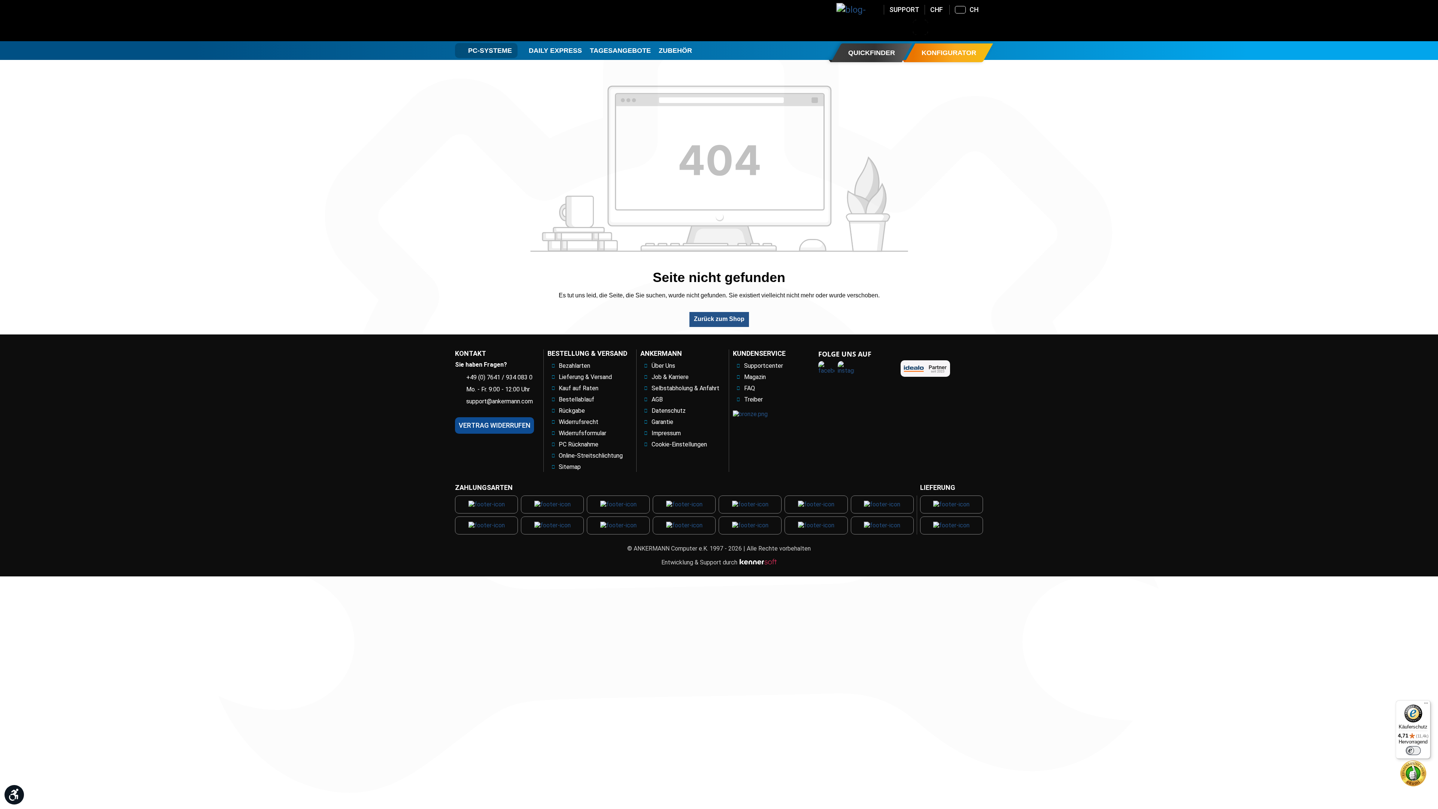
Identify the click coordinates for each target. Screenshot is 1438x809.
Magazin (755, 377)
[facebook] (826, 369)
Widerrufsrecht (578, 421)
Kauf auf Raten (578, 388)
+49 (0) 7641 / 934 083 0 (499, 377)
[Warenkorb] (978, 27)
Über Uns (663, 365)
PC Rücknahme (578, 444)
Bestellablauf (576, 399)
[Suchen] (920, 27)
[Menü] (1426, 704)
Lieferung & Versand (585, 377)
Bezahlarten (574, 365)
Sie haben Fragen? (481, 364)
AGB (657, 399)
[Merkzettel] (959, 27)
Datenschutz (669, 410)
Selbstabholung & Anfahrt (685, 388)
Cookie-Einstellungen (679, 444)
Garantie (662, 421)
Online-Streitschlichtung (591, 455)
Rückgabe (572, 410)
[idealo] (925, 368)
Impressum (666, 433)
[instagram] (846, 369)
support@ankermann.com (499, 401)
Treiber (753, 399)
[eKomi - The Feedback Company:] (1413, 773)
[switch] (1413, 750)
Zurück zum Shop (719, 319)
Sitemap (570, 466)
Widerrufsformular (582, 433)
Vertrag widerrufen (494, 425)
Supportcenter (763, 365)
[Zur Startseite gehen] (515, 20)
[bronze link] (750, 414)
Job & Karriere (670, 377)
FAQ (749, 388)
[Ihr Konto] (939, 27)
